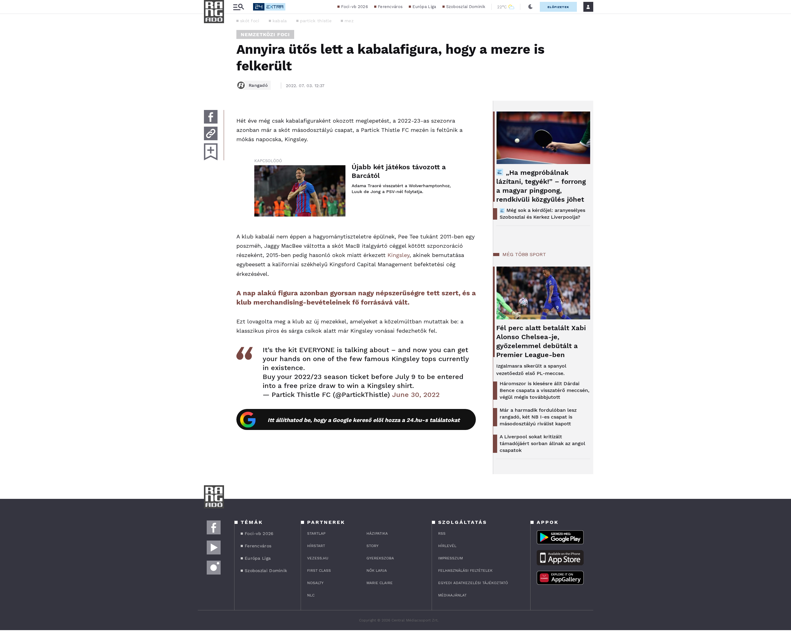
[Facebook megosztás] (211, 117)
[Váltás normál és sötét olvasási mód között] (530, 7)
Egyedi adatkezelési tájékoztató (473, 583)
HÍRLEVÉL (447, 546)
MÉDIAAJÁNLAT (452, 595)
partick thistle (316, 20)
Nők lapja (376, 570)
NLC (311, 595)
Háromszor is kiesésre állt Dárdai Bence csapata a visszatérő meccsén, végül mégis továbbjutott (544, 390)
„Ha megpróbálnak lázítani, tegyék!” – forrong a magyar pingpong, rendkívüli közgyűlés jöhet (541, 186)
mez (349, 20)
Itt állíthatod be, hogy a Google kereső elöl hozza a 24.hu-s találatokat (364, 420)
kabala (280, 20)
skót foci (250, 20)
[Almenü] (238, 7)
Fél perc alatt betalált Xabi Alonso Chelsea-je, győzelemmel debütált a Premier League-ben (541, 341)
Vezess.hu (317, 558)
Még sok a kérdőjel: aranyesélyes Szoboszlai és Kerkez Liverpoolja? (542, 213)
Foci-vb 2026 (354, 6)
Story (372, 546)
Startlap (316, 533)
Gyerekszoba (380, 558)
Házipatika (377, 533)
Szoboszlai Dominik (465, 6)
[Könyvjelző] (211, 151)
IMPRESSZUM (450, 558)
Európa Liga (424, 6)
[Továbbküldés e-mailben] (211, 133)
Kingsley (398, 255)
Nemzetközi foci (265, 34)
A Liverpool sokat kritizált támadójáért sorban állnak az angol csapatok (542, 443)
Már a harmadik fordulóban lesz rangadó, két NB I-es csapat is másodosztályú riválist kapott (538, 417)
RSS (442, 533)
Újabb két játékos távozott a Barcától (399, 171)
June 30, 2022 (416, 394)
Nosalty (315, 583)
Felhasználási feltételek (465, 570)
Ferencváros (390, 6)
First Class (319, 570)
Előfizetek (558, 7)
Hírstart (316, 546)
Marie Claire (379, 583)
